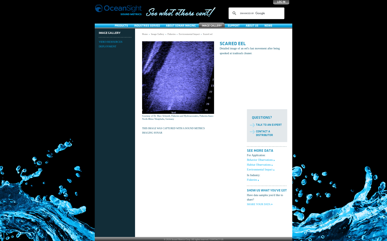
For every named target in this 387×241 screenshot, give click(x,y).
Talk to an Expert (269, 125)
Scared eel (207, 34)
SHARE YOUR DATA (258, 204)
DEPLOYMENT (107, 46)
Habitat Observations (259, 164)
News (268, 25)
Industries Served (147, 25)
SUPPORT (234, 25)
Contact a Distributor (264, 133)
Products (121, 25)
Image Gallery (212, 25)
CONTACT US (216, 239)
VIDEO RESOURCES (110, 41)
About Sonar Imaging (181, 25)
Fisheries (171, 34)
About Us (252, 25)
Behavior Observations (260, 159)
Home (145, 34)
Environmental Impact (189, 34)
